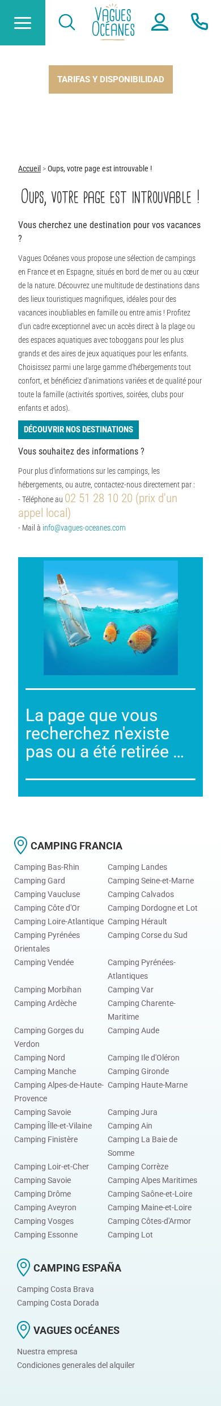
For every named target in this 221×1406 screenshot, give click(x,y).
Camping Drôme (42, 1193)
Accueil (29, 168)
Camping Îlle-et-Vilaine (53, 1125)
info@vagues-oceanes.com (84, 527)
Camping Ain (130, 1125)
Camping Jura (133, 1112)
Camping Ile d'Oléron (144, 1057)
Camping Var (131, 989)
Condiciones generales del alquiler (76, 1365)
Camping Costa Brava (55, 1289)
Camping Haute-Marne (148, 1084)
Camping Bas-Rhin (46, 867)
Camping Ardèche (45, 1003)
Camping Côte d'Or (47, 907)
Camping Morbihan (48, 989)
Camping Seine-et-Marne (151, 880)
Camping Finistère (46, 1139)
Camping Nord (39, 1057)
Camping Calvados (141, 894)
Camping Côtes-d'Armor (149, 1221)
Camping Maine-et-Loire (150, 1207)
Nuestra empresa (47, 1351)
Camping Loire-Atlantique (59, 921)
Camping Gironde (138, 1071)
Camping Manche (45, 1071)
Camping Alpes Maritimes (152, 1180)
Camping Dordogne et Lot (153, 907)
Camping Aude (133, 1030)
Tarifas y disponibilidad (110, 79)
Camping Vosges (44, 1221)
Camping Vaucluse (47, 894)
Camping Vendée (44, 962)
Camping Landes (137, 867)
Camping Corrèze (138, 1166)
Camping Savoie (42, 1112)
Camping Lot (130, 1234)
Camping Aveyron (45, 1207)
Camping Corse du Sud (148, 935)
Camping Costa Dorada (58, 1302)
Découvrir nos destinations (78, 429)
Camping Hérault (137, 921)
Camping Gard (39, 880)
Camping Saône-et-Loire (150, 1193)
